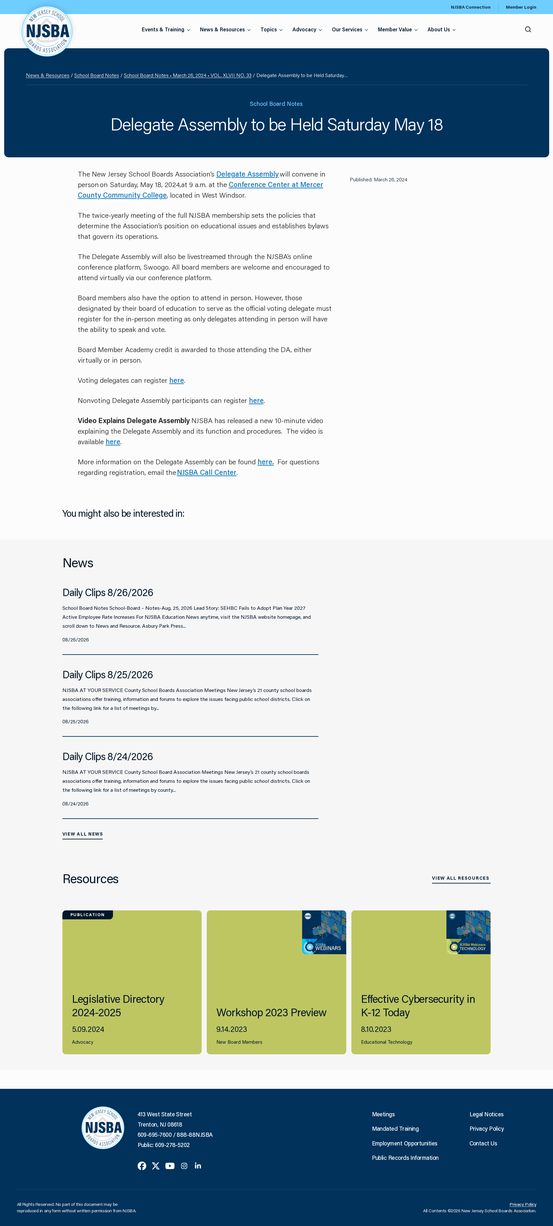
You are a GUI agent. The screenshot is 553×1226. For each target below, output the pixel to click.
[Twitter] (155, 1165)
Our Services (347, 29)
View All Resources (460, 878)
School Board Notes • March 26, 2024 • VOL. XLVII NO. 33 (188, 75)
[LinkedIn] (198, 1165)
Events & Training (163, 29)
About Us (439, 29)
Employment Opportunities (404, 1143)
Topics (268, 29)
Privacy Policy (486, 1128)
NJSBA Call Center (206, 472)
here (176, 380)
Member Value (395, 29)
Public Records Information (405, 1157)
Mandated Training (395, 1128)
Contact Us (483, 1143)
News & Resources (222, 29)
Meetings (383, 1114)
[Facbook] (142, 1165)
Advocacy (304, 29)
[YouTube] (170, 1165)
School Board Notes (96, 75)
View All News (82, 834)
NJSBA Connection (471, 7)
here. (266, 461)
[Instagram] (184, 1165)
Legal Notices (486, 1114)
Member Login (521, 7)
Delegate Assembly (247, 173)
